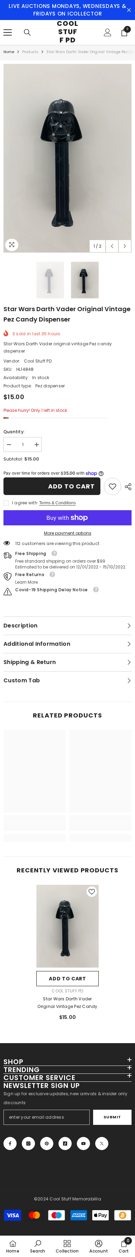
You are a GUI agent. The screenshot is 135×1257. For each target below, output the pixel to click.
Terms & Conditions (57, 503)
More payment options (67, 533)
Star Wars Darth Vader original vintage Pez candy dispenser (67, 1003)
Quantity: (14, 432)
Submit (112, 1117)
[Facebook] (10, 1143)
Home (8, 52)
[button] (112, 246)
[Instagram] (28, 1143)
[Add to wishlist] (92, 892)
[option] (67, 158)
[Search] (27, 32)
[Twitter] (101, 1143)
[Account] (107, 32)
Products (30, 52)
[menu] (7, 32)
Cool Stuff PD (38, 361)
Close (129, 10)
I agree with (24, 503)
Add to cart (71, 486)
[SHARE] (126, 486)
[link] (112, 486)
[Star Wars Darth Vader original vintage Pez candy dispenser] (67, 926)
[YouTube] (83, 1143)
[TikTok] (65, 1143)
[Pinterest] (46, 1143)
